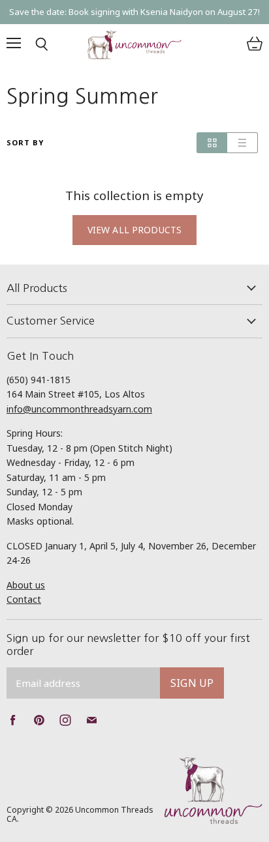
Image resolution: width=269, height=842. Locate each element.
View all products (134, 230)
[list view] (242, 142)
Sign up (192, 683)
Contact (24, 599)
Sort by (25, 143)
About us (26, 585)
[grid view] (212, 142)
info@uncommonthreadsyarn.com (79, 409)
